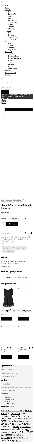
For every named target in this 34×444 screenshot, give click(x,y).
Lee (23, 421)
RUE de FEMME (26, 432)
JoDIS (29, 418)
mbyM (25, 423)
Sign (9, 62)
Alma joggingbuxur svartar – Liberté (24, 311)
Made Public (18, 424)
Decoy (8, 418)
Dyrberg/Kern (13, 56)
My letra (11, 64)
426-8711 (7, 384)
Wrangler (18, 441)
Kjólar (10, 18)
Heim (6, 6)
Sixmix (10, 45)
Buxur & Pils (12, 14)
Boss (22, 411)
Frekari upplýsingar (18, 248)
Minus (3, 427)
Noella (22, 429)
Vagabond (12, 50)
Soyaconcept (6, 437)
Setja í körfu (11, 224)
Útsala (7, 8)
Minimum (30, 424)
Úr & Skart (8, 52)
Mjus (6, 427)
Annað (10, 54)
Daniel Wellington (14, 58)
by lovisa (15, 413)
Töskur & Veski (13, 37)
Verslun (7, 397)
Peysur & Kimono (14, 20)
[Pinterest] (31, 233)
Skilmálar (8, 75)
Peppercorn (4, 432)
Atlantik (19, 411)
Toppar (11, 27)
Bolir (10, 12)
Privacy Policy (9, 403)
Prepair (10, 432)
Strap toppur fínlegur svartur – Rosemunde (8, 311)
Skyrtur (10, 24)
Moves (16, 426)
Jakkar (10, 16)
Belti (10, 33)
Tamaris (11, 48)
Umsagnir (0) (8, 251)
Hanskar (11, 35)
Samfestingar (13, 22)
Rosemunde (16, 432)
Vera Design (12, 69)
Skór (6, 41)
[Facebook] (26, 233)
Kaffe (3, 420)
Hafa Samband (10, 73)
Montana (10, 427)
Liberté (26, 421)
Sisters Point (12, 434)
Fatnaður (8, 10)
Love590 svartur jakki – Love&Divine (25, 349)
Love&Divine (7, 423)
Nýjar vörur (8, 71)
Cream (10, 43)
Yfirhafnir (11, 29)
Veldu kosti (6, 319)
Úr (9, 66)
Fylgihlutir (8, 31)
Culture (21, 416)
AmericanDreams (12, 410)
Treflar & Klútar (13, 39)
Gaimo (25, 418)
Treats (21, 438)
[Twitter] (29, 233)
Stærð (3, 218)
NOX (10, 60)
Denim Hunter (13, 418)
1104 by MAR (4, 411)
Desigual (20, 418)
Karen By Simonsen (22, 239)
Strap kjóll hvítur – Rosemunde (7, 349)
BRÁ (9, 414)
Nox (27, 430)
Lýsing (5, 248)
